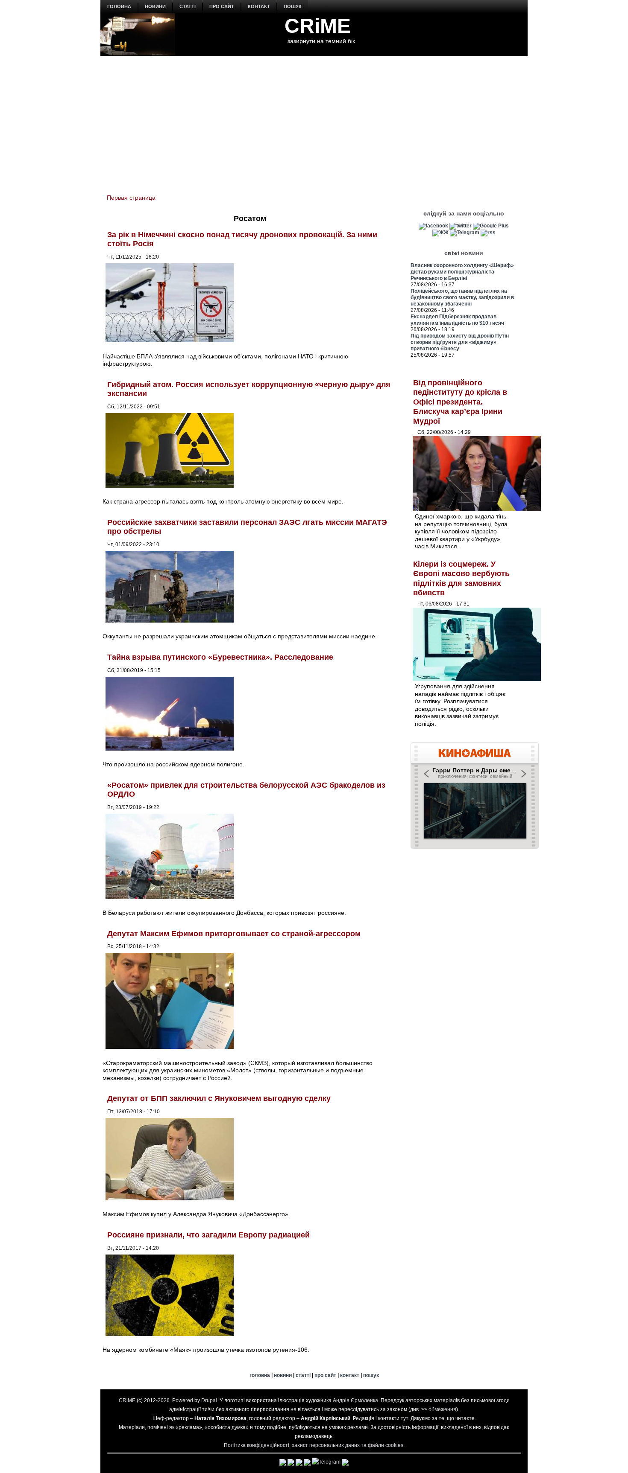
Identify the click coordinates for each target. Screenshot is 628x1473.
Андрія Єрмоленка (355, 1400)
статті (187, 6)
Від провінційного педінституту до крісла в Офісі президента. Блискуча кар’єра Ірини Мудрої (460, 401)
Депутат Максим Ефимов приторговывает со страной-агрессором (234, 933)
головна (119, 6)
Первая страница (131, 197)
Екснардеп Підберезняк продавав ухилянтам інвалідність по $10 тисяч (457, 320)
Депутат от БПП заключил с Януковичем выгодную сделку (219, 1098)
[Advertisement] (314, 120)
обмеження (442, 1409)
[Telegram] (464, 233)
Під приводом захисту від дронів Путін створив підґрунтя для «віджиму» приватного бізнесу (460, 342)
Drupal (209, 1400)
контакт (259, 6)
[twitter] (460, 226)
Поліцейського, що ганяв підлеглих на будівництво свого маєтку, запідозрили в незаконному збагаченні (462, 297)
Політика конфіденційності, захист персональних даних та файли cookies (313, 1445)
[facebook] (433, 226)
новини (155, 6)
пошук (293, 6)
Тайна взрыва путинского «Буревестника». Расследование (220, 657)
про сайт (221, 6)
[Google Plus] (491, 226)
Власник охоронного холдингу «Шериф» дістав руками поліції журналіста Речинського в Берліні (462, 271)
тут (404, 1418)
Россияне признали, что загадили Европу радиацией (208, 1235)
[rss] (488, 233)
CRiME (318, 26)
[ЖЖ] (440, 233)
